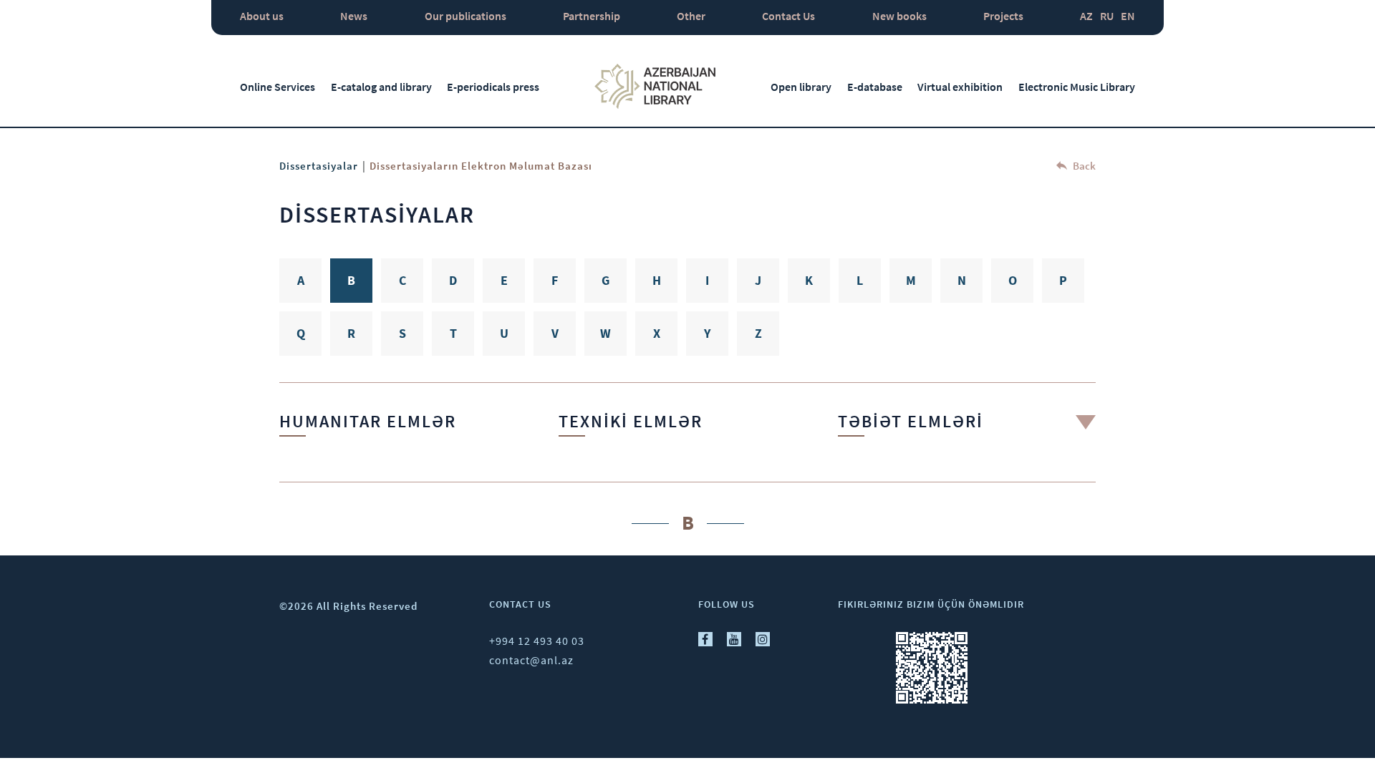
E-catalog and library (381, 86)
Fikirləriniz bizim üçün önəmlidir (931, 604)
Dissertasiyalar (318, 165)
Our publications (465, 16)
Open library (801, 86)
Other (691, 16)
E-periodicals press (493, 86)
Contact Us (788, 16)
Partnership (591, 16)
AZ (1086, 16)
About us (262, 16)
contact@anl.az (531, 660)
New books (899, 16)
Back (1083, 165)
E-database (874, 86)
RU (1107, 16)
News (353, 16)
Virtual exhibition (960, 86)
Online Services (277, 86)
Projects (1003, 16)
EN (1128, 16)
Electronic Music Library (1076, 86)
